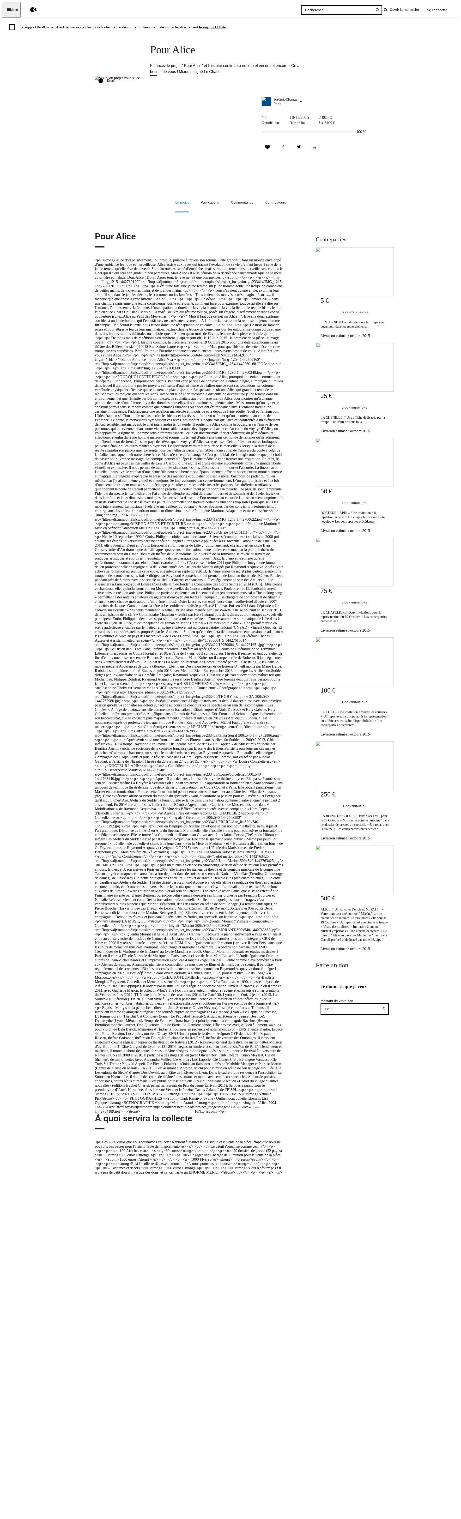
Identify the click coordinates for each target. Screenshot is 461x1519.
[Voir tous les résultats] (377, 10)
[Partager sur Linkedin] (314, 147)
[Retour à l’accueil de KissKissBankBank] (30, 9)
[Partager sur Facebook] (283, 147)
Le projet (182, 202)
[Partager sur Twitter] (299, 147)
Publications (210, 202)
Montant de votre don (337, 1001)
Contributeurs (275, 202)
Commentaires (242, 202)
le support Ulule (212, 27)
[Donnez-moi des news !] (267, 147)
